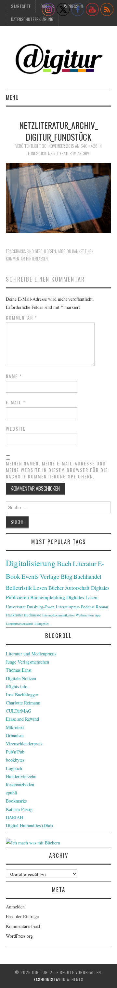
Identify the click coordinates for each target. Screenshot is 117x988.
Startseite (21, 6)
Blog (66, 576)
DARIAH (14, 817)
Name (14, 376)
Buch (64, 563)
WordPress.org (19, 936)
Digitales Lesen (82, 597)
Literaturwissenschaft (19, 623)
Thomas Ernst (19, 670)
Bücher (56, 587)
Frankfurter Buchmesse (23, 615)
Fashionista (46, 979)
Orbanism (15, 735)
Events (30, 576)
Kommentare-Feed (23, 926)
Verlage (49, 576)
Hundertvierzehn (21, 776)
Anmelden (15, 907)
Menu (12, 97)
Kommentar (21, 317)
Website (16, 428)
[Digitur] (58, 60)
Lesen (40, 587)
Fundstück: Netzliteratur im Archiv (58, 153)
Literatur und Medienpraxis (31, 654)
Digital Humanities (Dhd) (29, 825)
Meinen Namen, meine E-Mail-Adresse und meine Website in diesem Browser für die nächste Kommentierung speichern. (57, 470)
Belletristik (19, 587)
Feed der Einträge (22, 916)
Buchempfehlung (47, 597)
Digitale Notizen (21, 678)
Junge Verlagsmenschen (27, 662)
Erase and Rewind (22, 719)
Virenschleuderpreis (24, 744)
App (97, 615)
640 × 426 (89, 146)
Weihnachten (85, 615)
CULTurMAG (18, 711)
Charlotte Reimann (23, 703)
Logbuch (14, 768)
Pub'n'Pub (15, 752)
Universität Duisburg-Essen (30, 607)
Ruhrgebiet (41, 623)
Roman (102, 607)
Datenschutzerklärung (32, 19)
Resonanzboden (20, 784)
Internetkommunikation (58, 615)
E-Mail (16, 402)
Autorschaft (77, 587)
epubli (11, 793)
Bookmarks (16, 801)
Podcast (88, 607)
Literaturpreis (68, 607)
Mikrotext (15, 727)
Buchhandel (87, 576)
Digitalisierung (31, 563)
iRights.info (16, 686)
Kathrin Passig (19, 809)
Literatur (85, 563)
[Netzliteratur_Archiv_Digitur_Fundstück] (58, 197)
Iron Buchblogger (22, 694)
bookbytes (15, 760)
